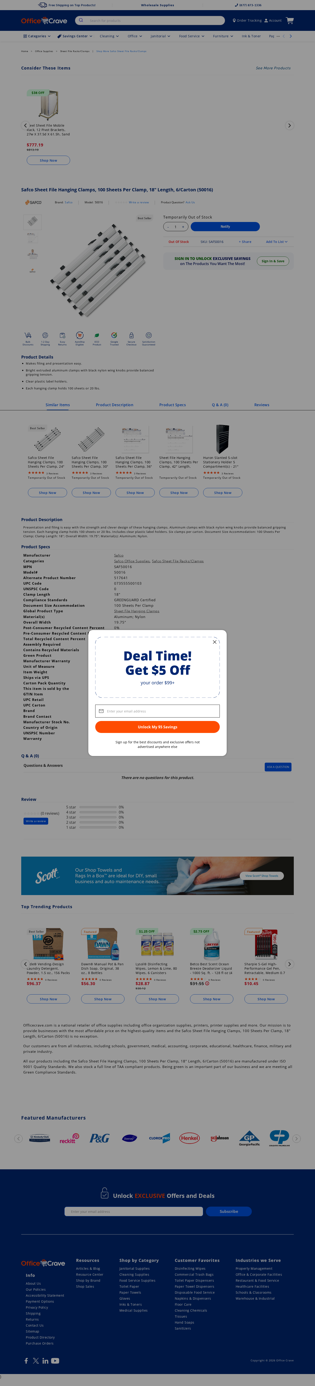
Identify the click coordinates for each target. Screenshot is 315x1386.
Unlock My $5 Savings (157, 726)
